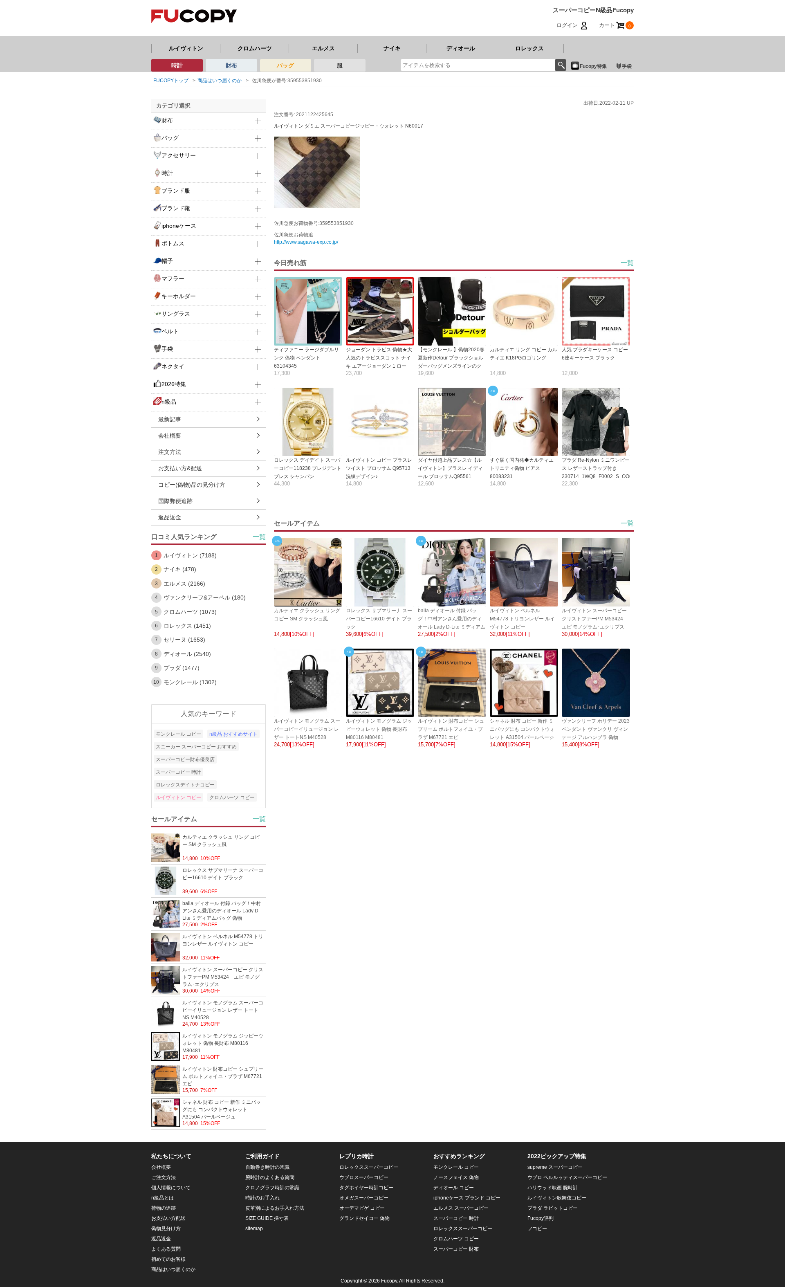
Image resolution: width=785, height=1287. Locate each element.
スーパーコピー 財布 (456, 1249)
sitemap (254, 1228)
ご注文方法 (163, 1177)
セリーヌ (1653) (184, 639)
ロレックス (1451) (187, 625)
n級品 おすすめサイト (233, 734)
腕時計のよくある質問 (269, 1177)
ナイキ (392, 48)
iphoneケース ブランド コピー (466, 1198)
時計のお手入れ (262, 1198)
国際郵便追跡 (175, 501)
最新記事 (169, 419)
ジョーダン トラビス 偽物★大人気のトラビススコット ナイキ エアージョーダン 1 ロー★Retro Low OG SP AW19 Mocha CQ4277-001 (379, 366)
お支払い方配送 (168, 1218)
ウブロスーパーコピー (363, 1177)
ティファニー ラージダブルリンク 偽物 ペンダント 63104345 (306, 358)
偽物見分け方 (166, 1228)
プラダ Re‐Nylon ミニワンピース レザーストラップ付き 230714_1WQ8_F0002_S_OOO (597, 468)
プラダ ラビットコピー (552, 1208)
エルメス (323, 48)
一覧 (627, 262)
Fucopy (389, 1281)
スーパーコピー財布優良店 (185, 759)
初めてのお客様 (168, 1259)
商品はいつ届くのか (219, 80)
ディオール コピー (453, 1187)
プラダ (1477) (182, 668)
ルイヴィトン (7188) (190, 555)
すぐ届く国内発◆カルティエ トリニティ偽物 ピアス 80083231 (522, 468)
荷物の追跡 (163, 1208)
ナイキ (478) (180, 569)
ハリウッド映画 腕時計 (552, 1187)
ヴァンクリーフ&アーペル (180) (205, 597)
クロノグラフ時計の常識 (272, 1187)
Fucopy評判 (540, 1218)
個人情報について (171, 1187)
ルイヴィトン (186, 48)
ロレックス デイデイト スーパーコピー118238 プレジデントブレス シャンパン (307, 468)
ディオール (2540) (187, 654)
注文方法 (169, 452)
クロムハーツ (255, 48)
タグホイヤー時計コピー (366, 1187)
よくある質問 (166, 1249)
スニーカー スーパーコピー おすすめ (196, 747)
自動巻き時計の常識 (267, 1167)
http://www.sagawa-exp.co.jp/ (306, 242)
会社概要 (169, 435)
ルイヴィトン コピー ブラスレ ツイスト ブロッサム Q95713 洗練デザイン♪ (379, 468)
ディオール (460, 48)
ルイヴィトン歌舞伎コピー (556, 1198)
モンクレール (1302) (190, 682)
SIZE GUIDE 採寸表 (267, 1218)
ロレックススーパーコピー (368, 1167)
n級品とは (162, 1198)
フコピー (537, 1228)
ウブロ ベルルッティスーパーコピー (567, 1177)
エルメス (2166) (184, 583)
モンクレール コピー (178, 734)
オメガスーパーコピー (363, 1198)
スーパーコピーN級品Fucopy (593, 10)
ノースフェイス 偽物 (456, 1177)
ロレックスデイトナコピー (185, 785)
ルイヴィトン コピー (178, 797)
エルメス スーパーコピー (461, 1208)
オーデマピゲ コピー (362, 1208)
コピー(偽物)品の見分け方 (191, 484)
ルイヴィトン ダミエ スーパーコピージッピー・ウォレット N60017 (348, 126)
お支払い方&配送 (180, 468)
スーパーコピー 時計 (178, 772)
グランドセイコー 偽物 (364, 1218)
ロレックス (529, 48)
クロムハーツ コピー (232, 797)
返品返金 (169, 517)
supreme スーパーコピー (555, 1167)
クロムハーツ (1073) (190, 612)
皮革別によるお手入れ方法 (274, 1208)
